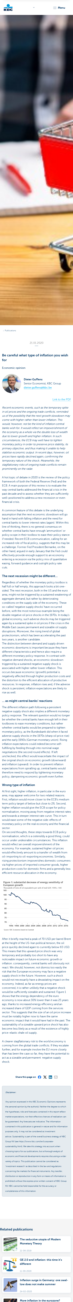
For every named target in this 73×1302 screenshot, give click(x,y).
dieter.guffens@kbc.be (38, 387)
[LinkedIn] (50, 1077)
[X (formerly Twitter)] (45, 1077)
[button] (59, 8)
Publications (10, 330)
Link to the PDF (61, 399)
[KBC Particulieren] (8, 7)
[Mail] (56, 1077)
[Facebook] (39, 1077)
